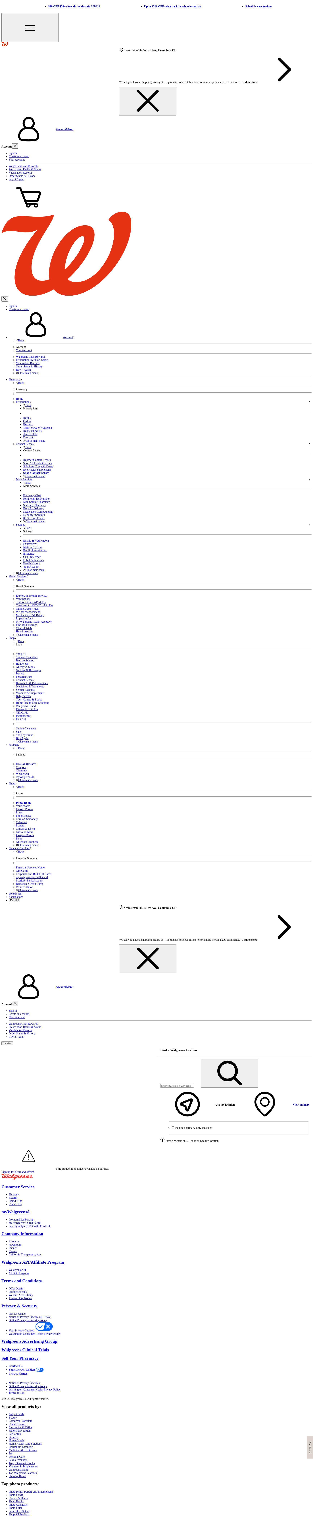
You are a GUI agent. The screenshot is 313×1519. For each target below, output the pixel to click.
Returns (13, 1197)
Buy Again (22, 738)
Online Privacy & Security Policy (28, 1320)
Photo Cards (16, 1494)
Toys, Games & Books (29, 699)
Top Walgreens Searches (23, 1472)
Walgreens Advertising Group (29, 1341)
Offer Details (16, 1288)
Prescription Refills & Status (25, 169)
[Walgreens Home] (4, 45)
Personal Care (24, 676)
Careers (13, 1251)
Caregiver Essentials (20, 1420)
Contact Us (15, 1204)
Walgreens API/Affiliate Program (32, 1262)
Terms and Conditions (21, 1280)
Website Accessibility (21, 1295)
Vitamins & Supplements (30, 693)
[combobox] (177, 1086)
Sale (18, 731)
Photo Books (16, 1501)
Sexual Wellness (25, 689)
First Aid (21, 719)
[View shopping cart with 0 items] (28, 209)
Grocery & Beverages (28, 670)
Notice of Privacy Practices (24, 1383)
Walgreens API (17, 1269)
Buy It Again (16, 179)
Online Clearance (26, 728)
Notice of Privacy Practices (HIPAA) (30, 1316)
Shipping (14, 1194)
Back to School (25, 660)
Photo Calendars (18, 1504)
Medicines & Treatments (30, 686)
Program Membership (21, 1219)
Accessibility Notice (20, 1298)
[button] (156, 129)
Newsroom (15, 1244)
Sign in (13, 153)
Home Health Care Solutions (32, 702)
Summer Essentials (26, 657)
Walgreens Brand (26, 706)
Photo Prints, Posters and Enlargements (31, 1491)
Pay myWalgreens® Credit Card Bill (30, 1226)
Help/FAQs (15, 1200)
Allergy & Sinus (25, 666)
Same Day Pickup (19, 1511)
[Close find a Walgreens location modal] (306, 1050)
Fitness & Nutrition (27, 709)
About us (14, 1241)
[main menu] (30, 27)
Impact (12, 1247)
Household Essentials (21, 1446)
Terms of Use (16, 1392)
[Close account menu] (15, 146)
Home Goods (16, 1440)
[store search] (229, 1073)
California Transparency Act (25, 1254)
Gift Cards (22, 712)
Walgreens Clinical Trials (25, 1349)
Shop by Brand (24, 735)
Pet (10, 1453)
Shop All (21, 653)
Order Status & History (22, 175)
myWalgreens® (15, 1211)
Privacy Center (17, 1313)
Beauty (20, 673)
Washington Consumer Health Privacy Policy (34, 1333)
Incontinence (23, 715)
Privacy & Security (19, 1306)
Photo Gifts (15, 1507)
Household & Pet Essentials (32, 683)
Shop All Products (19, 1514)
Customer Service (18, 1187)
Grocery (13, 1437)
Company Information (22, 1233)
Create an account (19, 156)
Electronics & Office (20, 1427)
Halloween (22, 663)
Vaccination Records (20, 172)
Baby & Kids (23, 696)
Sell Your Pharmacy (20, 1358)
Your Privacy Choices (21, 1330)
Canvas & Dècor (18, 1498)
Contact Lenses (25, 679)
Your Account (17, 159)
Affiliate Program (19, 1273)
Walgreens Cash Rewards (23, 166)
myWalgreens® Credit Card (25, 1222)
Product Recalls (18, 1291)
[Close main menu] (4, 299)
